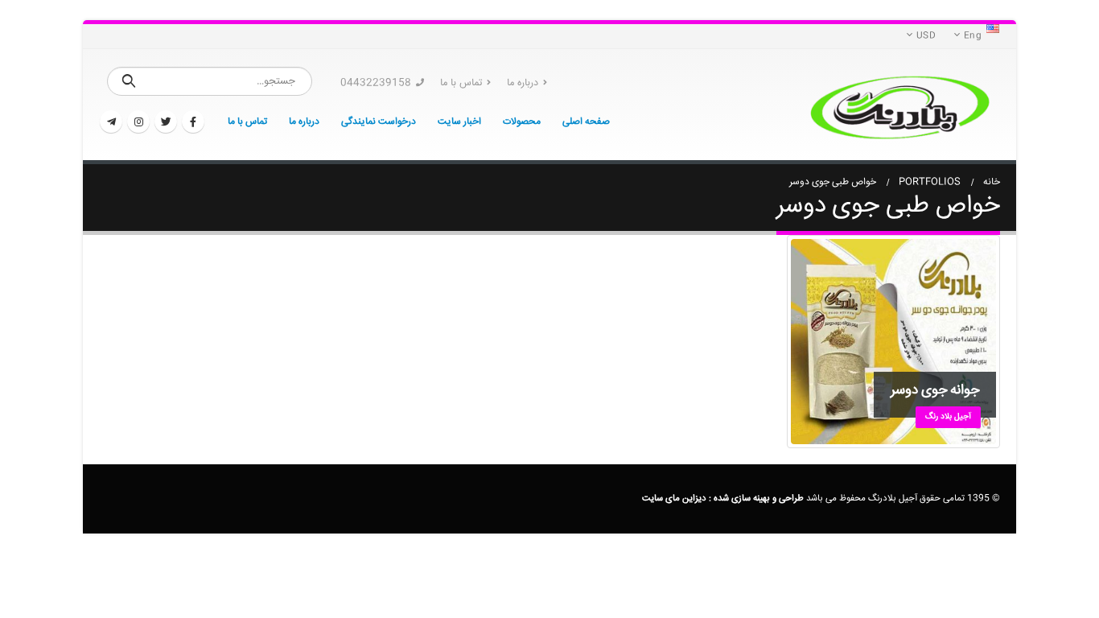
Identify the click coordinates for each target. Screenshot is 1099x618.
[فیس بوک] (193, 121)
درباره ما (522, 83)
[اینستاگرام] (138, 121)
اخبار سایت (459, 122)
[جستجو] (129, 81)
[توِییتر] (165, 121)
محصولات (522, 122)
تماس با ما (461, 83)
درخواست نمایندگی (378, 122)
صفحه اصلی (586, 122)
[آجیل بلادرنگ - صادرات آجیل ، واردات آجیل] (899, 104)
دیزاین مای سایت (674, 498)
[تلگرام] (111, 121)
